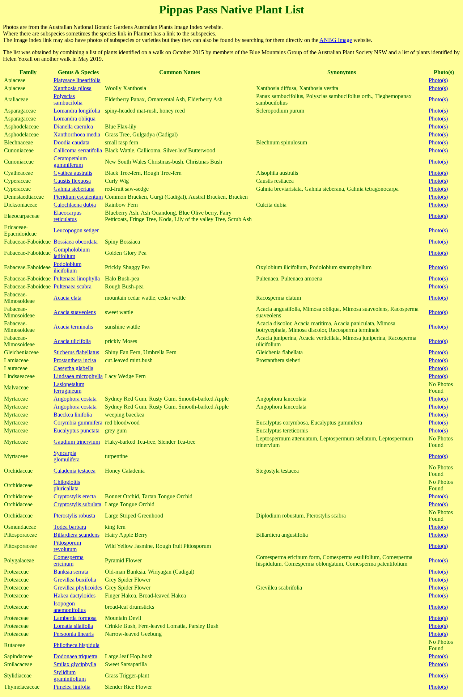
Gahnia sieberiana (74, 189)
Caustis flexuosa (72, 181)
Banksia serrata (71, 572)
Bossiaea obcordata (76, 241)
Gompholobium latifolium (72, 252)
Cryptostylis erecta (75, 496)
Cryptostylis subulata (77, 504)
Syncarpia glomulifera (67, 456)
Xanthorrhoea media (77, 134)
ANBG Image (335, 40)
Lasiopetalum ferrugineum (69, 387)
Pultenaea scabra (73, 286)
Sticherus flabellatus (76, 352)
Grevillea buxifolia (75, 579)
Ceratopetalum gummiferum (70, 161)
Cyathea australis (73, 173)
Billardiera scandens (76, 535)
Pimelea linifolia (72, 687)
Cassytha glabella (73, 368)
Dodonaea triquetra (75, 656)
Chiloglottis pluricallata (67, 485)
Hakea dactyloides (74, 595)
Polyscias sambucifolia (68, 99)
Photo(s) (438, 80)
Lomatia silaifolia (73, 626)
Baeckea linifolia (73, 414)
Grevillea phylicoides (78, 587)
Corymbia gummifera (78, 422)
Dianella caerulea (73, 126)
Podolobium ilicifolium (67, 267)
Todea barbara (70, 527)
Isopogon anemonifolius (70, 606)
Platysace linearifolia (77, 80)
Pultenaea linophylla (77, 278)
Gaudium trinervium (77, 442)
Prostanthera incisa (75, 360)
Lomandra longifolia (77, 110)
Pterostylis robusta (74, 515)
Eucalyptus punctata (76, 430)
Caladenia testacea (74, 471)
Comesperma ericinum (69, 560)
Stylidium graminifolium (70, 675)
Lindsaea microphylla (78, 376)
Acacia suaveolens (75, 312)
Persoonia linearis (74, 634)
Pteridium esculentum (78, 197)
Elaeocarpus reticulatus (67, 216)
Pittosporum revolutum (67, 546)
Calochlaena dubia (75, 205)
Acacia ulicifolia (72, 341)
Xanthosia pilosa (73, 88)
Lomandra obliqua (74, 118)
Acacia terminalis (73, 327)
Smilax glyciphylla (75, 664)
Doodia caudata (71, 142)
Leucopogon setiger (76, 230)
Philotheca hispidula (76, 645)
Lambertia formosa (75, 618)
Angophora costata (75, 399)
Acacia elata (67, 298)
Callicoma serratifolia (78, 150)
